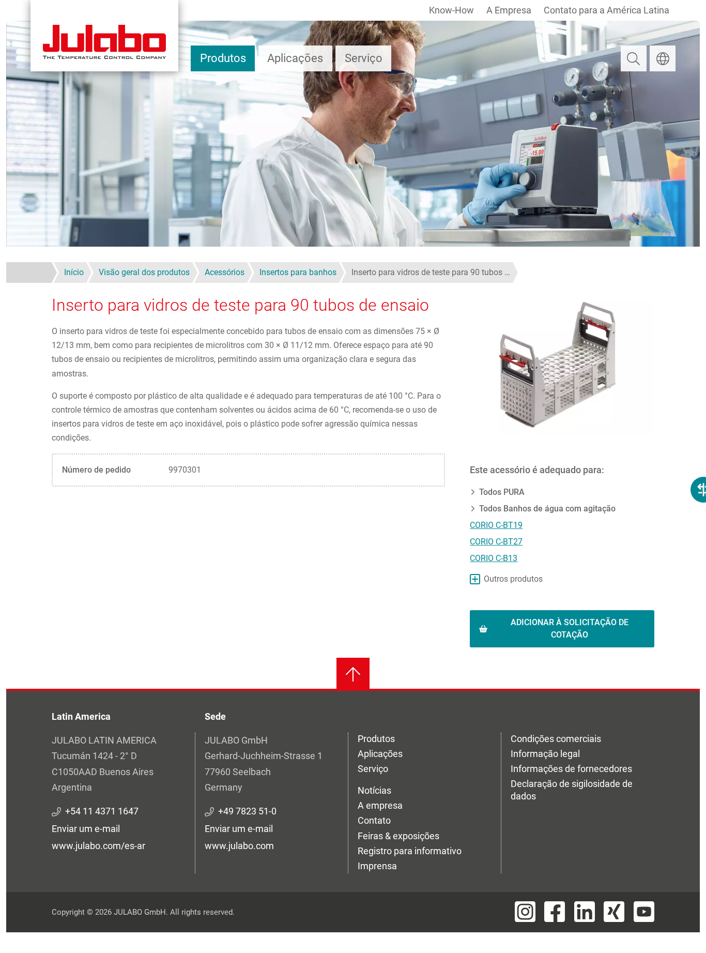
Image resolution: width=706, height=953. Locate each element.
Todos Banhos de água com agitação (547, 508)
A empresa (380, 805)
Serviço (363, 58)
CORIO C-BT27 (496, 542)
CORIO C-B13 (493, 558)
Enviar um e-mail (86, 828)
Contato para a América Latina (606, 10)
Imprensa (377, 865)
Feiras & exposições (398, 835)
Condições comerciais (556, 738)
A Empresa (508, 10)
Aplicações (295, 58)
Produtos (223, 58)
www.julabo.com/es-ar (98, 845)
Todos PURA (502, 492)
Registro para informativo (410, 850)
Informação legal (545, 753)
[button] (562, 364)
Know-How (451, 10)
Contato (374, 820)
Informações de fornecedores (571, 768)
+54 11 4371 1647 (102, 811)
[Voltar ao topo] (353, 674)
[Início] (104, 35)
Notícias (374, 790)
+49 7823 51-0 (247, 811)
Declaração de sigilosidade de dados (572, 789)
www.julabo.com (239, 845)
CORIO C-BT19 (496, 525)
